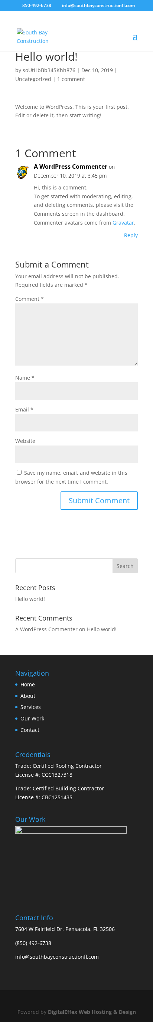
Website (25, 440)
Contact (29, 729)
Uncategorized (33, 79)
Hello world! (30, 598)
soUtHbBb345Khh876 (49, 70)
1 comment (71, 79)
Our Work (32, 718)
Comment (29, 298)
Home (27, 684)
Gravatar (123, 222)
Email (24, 409)
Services (30, 706)
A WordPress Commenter (70, 166)
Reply (131, 235)
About (27, 695)
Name (25, 377)
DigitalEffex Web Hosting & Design (92, 1011)
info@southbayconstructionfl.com (57, 956)
